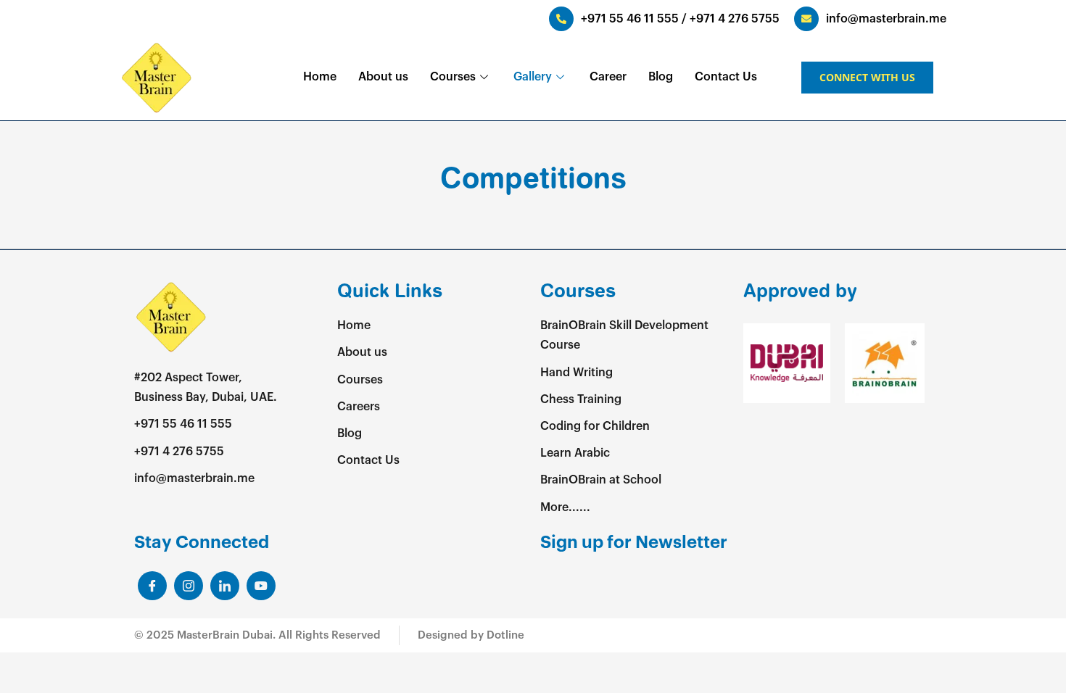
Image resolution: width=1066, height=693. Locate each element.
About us (383, 77)
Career (608, 77)
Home (319, 77)
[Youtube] (261, 585)
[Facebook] (152, 585)
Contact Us (726, 77)
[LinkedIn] (188, 585)
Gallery (532, 77)
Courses (453, 77)
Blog (660, 77)
